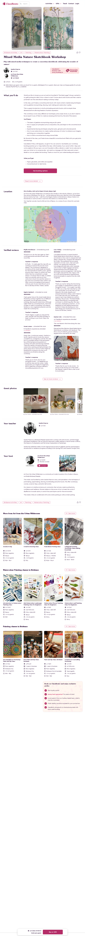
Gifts (58, 3)
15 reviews (58, 321)
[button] (45, 28)
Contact (71, 3)
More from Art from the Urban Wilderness (21, 513)
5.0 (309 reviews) (35, 930)
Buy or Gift (53, 932)
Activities (49, 3)
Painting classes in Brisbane (15, 626)
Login (77, 3)
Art (21, 52)
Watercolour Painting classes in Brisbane (21, 570)
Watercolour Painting (42, 52)
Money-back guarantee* (55, 694)
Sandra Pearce (15, 69)
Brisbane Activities (10, 52)
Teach (65, 3)
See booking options (40, 171)
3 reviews (27, 330)
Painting (28, 52)
